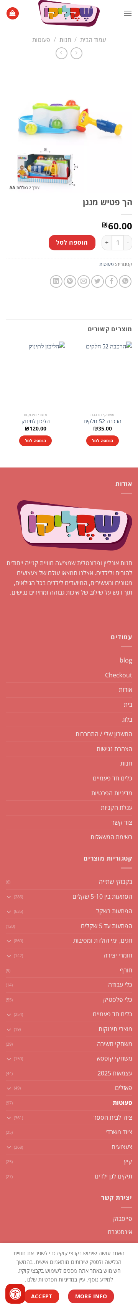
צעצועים (122, 1147)
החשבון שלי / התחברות (104, 734)
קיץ (128, 1161)
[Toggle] (9, 896)
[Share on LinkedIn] (56, 281)
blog (126, 660)
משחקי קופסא (114, 1058)
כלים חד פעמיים (112, 778)
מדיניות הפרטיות (111, 793)
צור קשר (122, 822)
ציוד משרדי (118, 1132)
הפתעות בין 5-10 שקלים (102, 896)
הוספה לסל (72, 242)
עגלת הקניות (116, 807)
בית (128, 704)
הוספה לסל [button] (102, 440)
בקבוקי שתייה (115, 881)
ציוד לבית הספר (113, 1117)
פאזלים (123, 1087)
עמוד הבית (93, 39)
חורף (126, 970)
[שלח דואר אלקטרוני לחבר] (83, 281)
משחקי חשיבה (114, 1044)
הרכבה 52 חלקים (103, 421)
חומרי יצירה (118, 955)
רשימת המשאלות (111, 837)
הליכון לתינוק (35, 421)
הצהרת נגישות (114, 749)
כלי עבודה (120, 984)
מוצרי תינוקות (115, 1029)
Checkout (118, 675)
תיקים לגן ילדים (113, 1176)
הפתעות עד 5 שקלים (106, 926)
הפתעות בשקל (114, 911)
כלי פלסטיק (117, 999)
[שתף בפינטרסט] (70, 281)
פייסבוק (122, 1218)
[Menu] (127, 13)
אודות (125, 689)
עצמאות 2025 (114, 1073)
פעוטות (41, 39)
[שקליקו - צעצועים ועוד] (69, 13)
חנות (65, 39)
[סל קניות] (13, 13)
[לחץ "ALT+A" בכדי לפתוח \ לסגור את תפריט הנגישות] (15, 1294)
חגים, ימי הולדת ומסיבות (102, 940)
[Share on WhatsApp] (125, 281)
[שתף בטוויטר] (97, 281)
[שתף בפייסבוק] (111, 281)
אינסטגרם (120, 1232)
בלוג (127, 719)
